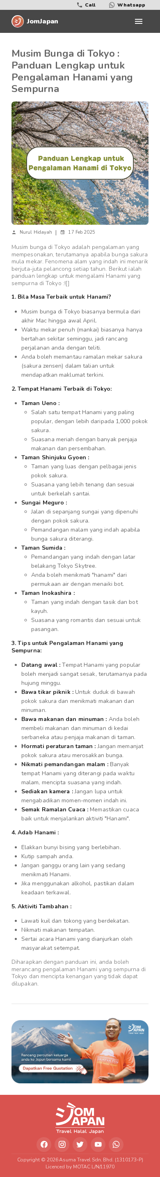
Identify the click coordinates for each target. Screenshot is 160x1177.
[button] (139, 21)
